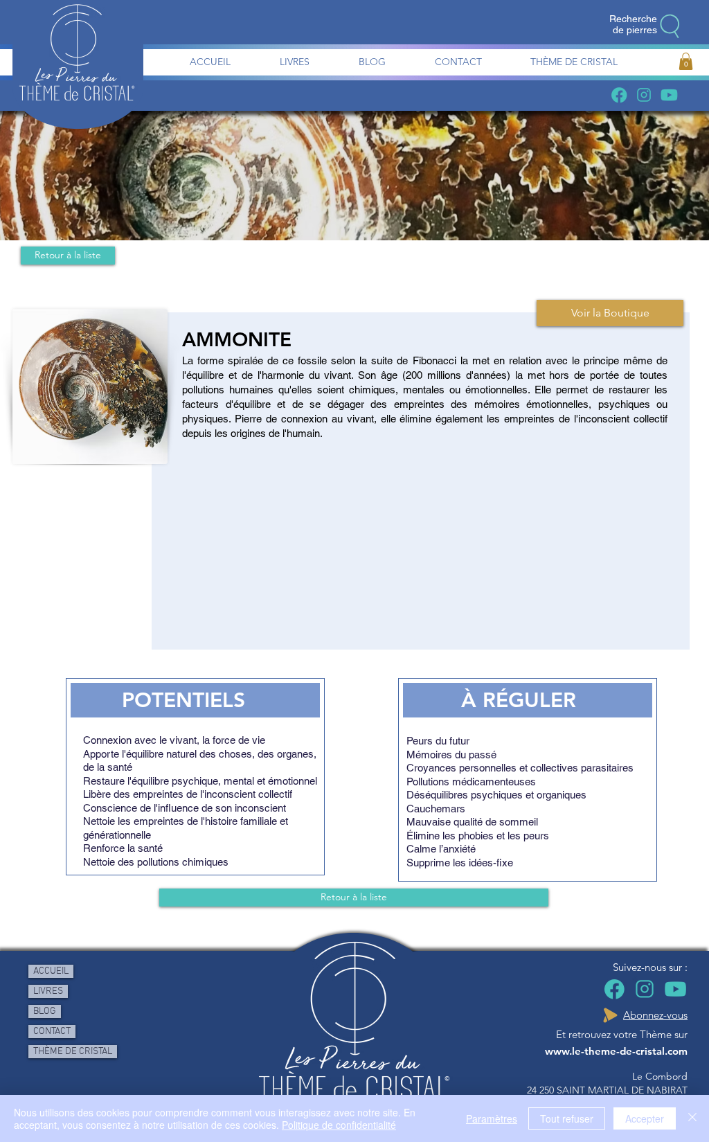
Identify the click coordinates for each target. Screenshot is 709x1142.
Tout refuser (566, 1118)
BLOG (44, 1011)
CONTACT (52, 1031)
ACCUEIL (51, 971)
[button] (686, 61)
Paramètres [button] (491, 1118)
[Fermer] (692, 1118)
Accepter (644, 1118)
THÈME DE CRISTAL (72, 1052)
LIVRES (48, 991)
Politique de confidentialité (339, 1125)
